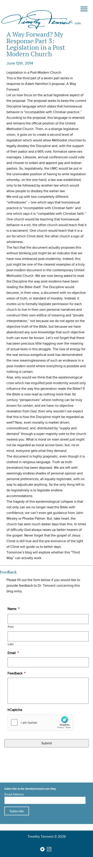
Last (11, 644)
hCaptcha (15, 710)
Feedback (16, 673)
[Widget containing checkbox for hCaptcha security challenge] (40, 722)
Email (13, 653)
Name (13, 609)
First (11, 627)
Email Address (14, 794)
